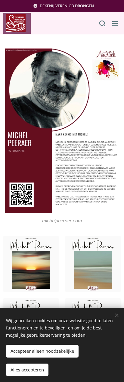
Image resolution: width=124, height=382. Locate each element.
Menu (115, 23)
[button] (102, 23)
